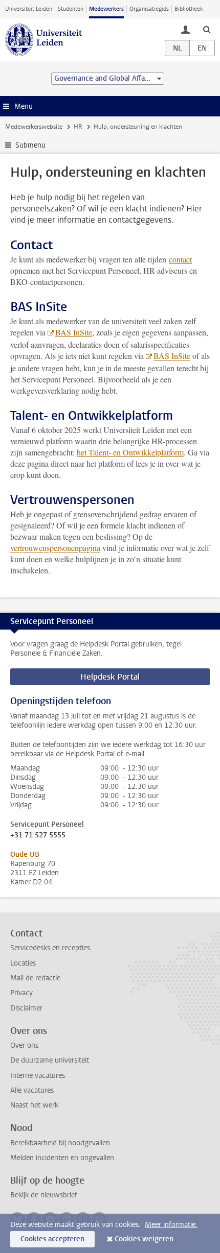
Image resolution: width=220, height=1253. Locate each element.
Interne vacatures (37, 1075)
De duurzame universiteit (49, 1060)
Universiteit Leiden (28, 9)
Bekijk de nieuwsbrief (43, 1195)
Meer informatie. (171, 1225)
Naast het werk (34, 1105)
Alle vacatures (32, 1090)
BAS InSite (73, 332)
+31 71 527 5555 (37, 835)
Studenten (70, 9)
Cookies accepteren (52, 1239)
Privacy (21, 993)
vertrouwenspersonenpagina (55, 547)
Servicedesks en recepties (50, 948)
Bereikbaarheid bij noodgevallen (60, 1143)
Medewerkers (106, 9)
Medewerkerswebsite (33, 127)
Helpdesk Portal (110, 676)
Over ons (24, 1045)
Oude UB (24, 854)
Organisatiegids (149, 9)
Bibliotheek (188, 9)
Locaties (23, 963)
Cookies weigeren (144, 1239)
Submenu (30, 145)
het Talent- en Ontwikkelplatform (130, 452)
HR (78, 127)
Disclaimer (26, 1008)
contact (180, 259)
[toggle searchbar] (207, 29)
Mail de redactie (35, 978)
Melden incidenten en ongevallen (62, 1158)
